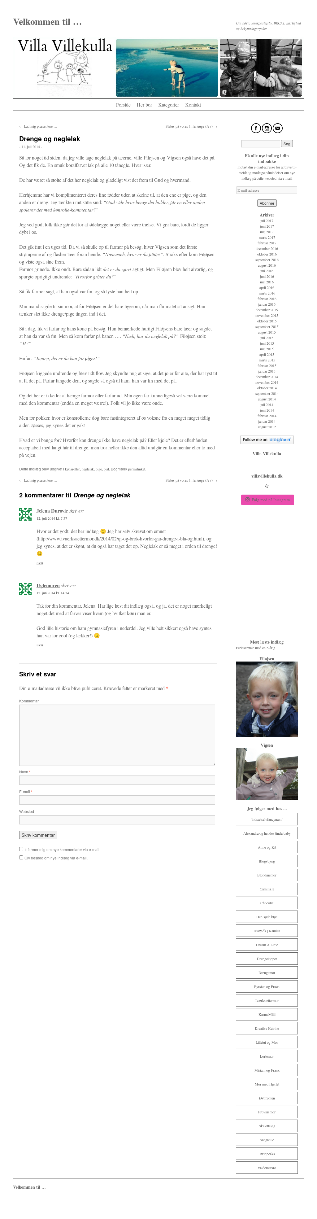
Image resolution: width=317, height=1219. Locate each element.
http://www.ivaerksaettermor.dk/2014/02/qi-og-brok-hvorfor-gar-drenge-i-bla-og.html (120, 538)
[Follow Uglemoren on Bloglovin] (267, 442)
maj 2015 (267, 348)
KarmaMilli (267, 1014)
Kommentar (29, 700)
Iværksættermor (267, 1000)
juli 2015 (266, 337)
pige (99, 468)
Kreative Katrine (267, 1028)
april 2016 (266, 287)
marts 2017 (267, 237)
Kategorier (168, 104)
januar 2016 (267, 304)
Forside (123, 104)
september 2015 (267, 326)
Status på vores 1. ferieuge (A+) (191, 126)
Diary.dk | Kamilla (267, 930)
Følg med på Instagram (271, 499)
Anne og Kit (267, 847)
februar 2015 (267, 365)
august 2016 (267, 265)
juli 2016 (266, 270)
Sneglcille (267, 1139)
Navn (25, 771)
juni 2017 (267, 226)
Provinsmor (267, 1111)
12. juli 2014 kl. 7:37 (52, 518)
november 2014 (266, 382)
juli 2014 (266, 404)
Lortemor (267, 1056)
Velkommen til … (47, 21)
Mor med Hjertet (267, 1083)
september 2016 (267, 259)
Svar (40, 562)
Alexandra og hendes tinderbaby (267, 833)
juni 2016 (267, 276)
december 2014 (267, 376)
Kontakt (193, 104)
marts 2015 (267, 359)
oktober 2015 (267, 320)
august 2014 (267, 398)
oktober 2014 (267, 387)
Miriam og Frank (267, 1070)
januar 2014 (267, 421)
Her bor (144, 104)
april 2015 (266, 354)
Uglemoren (48, 585)
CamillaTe (267, 888)
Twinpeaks (267, 1153)
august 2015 (267, 332)
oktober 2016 (267, 253)
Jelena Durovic (52, 510)
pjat (106, 468)
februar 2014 (267, 415)
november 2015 (266, 315)
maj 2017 (267, 231)
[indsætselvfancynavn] (267, 819)
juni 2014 (267, 410)
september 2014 (267, 393)
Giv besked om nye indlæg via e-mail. (56, 857)
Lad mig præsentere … (38, 126)
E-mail (26, 791)
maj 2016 (267, 281)
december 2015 (267, 309)
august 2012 (267, 426)
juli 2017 (266, 220)
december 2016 (267, 248)
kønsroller (72, 468)
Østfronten (267, 1097)
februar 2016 (267, 298)
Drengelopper (267, 958)
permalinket (136, 468)
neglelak (88, 468)
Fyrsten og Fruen (267, 986)
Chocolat (266, 902)
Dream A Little (267, 944)
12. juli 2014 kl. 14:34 (53, 592)
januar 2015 (267, 371)
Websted (26, 811)
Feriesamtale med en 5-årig (256, 647)
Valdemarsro (267, 1167)
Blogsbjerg (267, 861)
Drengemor (266, 972)
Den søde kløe (266, 916)
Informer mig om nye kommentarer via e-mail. (62, 849)
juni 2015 (267, 343)
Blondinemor (266, 874)
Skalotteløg (267, 1125)
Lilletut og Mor (267, 1042)
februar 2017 (267, 242)
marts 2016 (267, 293)
